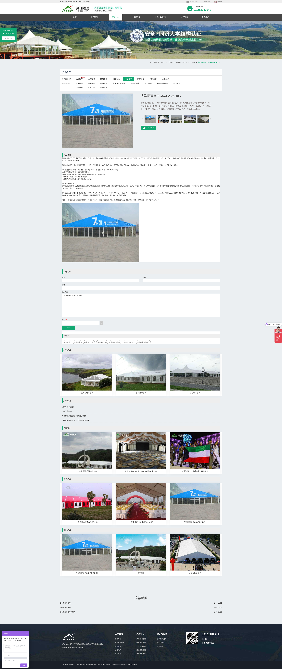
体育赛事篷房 (92, 200)
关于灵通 (119, 634)
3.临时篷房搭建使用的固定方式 (74, 416)
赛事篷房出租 (115, 342)
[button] (210, 119)
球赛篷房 (77, 342)
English (219, 2)
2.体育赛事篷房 (68, 411)
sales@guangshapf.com (74, 647)
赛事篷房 (67, 342)
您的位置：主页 (158, 62)
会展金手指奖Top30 (196, 2)
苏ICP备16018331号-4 (109, 664)
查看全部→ (208, 2)
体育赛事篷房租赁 (143, 342)
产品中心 (170, 62)
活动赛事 (191, 62)
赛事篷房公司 (102, 342)
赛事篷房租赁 (128, 342)
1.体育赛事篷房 (68, 407)
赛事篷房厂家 (89, 342)
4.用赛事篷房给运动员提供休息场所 (76, 420)
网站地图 (127, 664)
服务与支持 (162, 634)
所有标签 (134, 664)
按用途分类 (180, 62)
